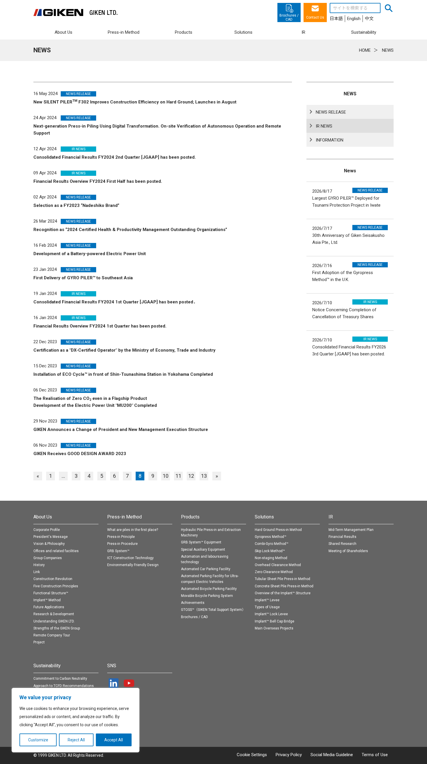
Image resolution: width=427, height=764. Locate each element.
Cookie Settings (252, 754)
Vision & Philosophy (49, 544)
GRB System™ (118, 551)
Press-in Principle (121, 537)
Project (39, 642)
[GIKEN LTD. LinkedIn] (114, 683)
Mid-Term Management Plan (351, 530)
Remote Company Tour (51, 635)
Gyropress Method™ (270, 537)
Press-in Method (124, 517)
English (353, 18)
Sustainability (47, 665)
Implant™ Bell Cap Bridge (274, 621)
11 (178, 476)
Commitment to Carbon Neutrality (60, 679)
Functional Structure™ (50, 593)
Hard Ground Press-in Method (278, 530)
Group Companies (47, 558)
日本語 (336, 18)
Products (190, 517)
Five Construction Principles (55, 586)
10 (165, 476)
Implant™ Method (47, 600)
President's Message (50, 537)
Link (36, 572)
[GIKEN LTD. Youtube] (129, 683)
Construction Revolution (52, 579)
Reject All (76, 740)
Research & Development (53, 614)
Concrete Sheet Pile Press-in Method (284, 586)
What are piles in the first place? (132, 530)
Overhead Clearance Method (278, 565)
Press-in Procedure (122, 544)
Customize (38, 740)
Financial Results (342, 537)
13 (204, 476)
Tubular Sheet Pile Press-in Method (282, 579)
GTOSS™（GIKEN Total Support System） (213, 610)
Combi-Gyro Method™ (271, 544)
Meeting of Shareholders (348, 551)
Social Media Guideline (332, 754)
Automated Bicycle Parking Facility (209, 589)
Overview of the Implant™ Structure (283, 593)
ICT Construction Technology (130, 558)
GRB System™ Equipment (201, 542)
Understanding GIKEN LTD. (54, 621)
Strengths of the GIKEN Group (56, 628)
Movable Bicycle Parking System (207, 596)
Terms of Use (375, 754)
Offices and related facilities (56, 551)
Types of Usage (267, 607)
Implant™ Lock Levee (271, 614)
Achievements (192, 603)
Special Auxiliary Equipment (203, 549)
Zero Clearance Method (274, 572)
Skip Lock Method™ (270, 551)
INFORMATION (329, 140)
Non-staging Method (271, 558)
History (39, 565)
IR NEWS (324, 126)
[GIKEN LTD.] (75, 12)
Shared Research (342, 544)
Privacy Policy (289, 754)
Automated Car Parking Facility (205, 569)
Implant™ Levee (267, 600)
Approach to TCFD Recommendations (63, 686)
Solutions (264, 517)
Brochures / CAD (194, 617)
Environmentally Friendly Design (133, 565)
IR (331, 517)
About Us (42, 517)
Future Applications (48, 607)
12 (191, 476)
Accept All (113, 740)
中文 (369, 18)
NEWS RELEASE (331, 112)
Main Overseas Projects (274, 628)
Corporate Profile (46, 530)
